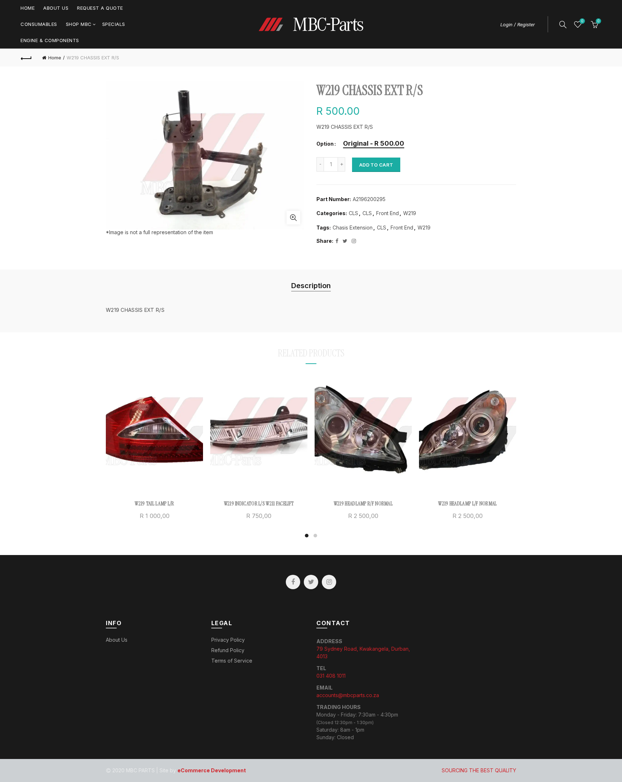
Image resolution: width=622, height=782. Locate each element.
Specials (113, 24)
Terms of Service (231, 661)
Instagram (329, 582)
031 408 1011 (331, 676)
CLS (353, 213)
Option (325, 144)
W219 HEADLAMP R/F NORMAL (363, 503)
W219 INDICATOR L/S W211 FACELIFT (259, 503)
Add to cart (376, 165)
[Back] (26, 57)
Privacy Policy (228, 640)
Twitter (311, 582)
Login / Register (517, 24)
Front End (387, 213)
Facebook (293, 582)
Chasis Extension (353, 227)
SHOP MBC (79, 24)
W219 (409, 213)
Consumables (39, 24)
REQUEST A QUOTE (100, 8)
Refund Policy (227, 650)
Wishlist (582, 21)
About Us (55, 8)
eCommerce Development (211, 770)
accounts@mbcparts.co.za (347, 695)
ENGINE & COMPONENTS (50, 40)
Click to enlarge (293, 217)
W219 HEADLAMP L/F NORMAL (467, 503)
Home (28, 8)
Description (311, 285)
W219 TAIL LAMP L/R (154, 503)
